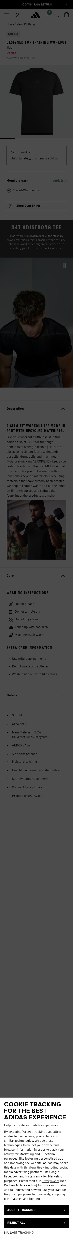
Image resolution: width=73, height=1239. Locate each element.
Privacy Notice (50, 1181)
